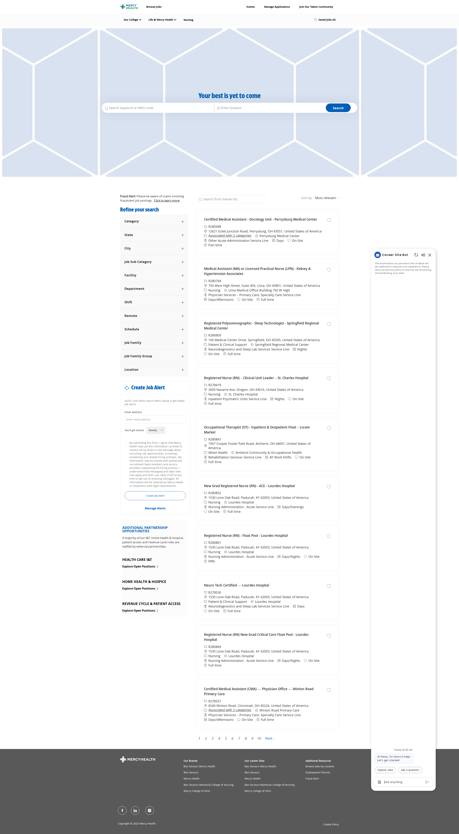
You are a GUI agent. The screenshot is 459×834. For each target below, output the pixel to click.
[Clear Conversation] (416, 254)
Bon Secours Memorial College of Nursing (209, 784)
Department (134, 288)
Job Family (132, 342)
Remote (130, 316)
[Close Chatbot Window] (429, 254)
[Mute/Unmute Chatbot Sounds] (423, 254)
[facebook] (122, 810)
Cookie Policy (331, 824)
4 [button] (219, 738)
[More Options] (379, 782)
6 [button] (232, 738)
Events (251, 7)
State (128, 235)
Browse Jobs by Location (320, 766)
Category (131, 221)
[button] (338, 107)
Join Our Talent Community (316, 7)
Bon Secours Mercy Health (199, 766)
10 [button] (259, 738)
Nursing (188, 20)
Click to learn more (166, 200)
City (127, 248)
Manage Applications (277, 7)
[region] (403, 518)
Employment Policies (318, 772)
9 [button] (252, 738)
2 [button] (206, 738)
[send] (427, 782)
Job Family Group (138, 356)
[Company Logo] (129, 6)
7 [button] (239, 738)
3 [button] (213, 738)
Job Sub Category (138, 262)
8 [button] (246, 738)
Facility (130, 275)
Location (131, 369)
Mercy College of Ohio (197, 791)
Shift (128, 302)
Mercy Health (192, 778)
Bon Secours (191, 772)
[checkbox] (329, 220)
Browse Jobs (154, 7)
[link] (155, 508)
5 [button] (226, 738)
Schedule (131, 329)
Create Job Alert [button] (155, 495)
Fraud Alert (312, 778)
